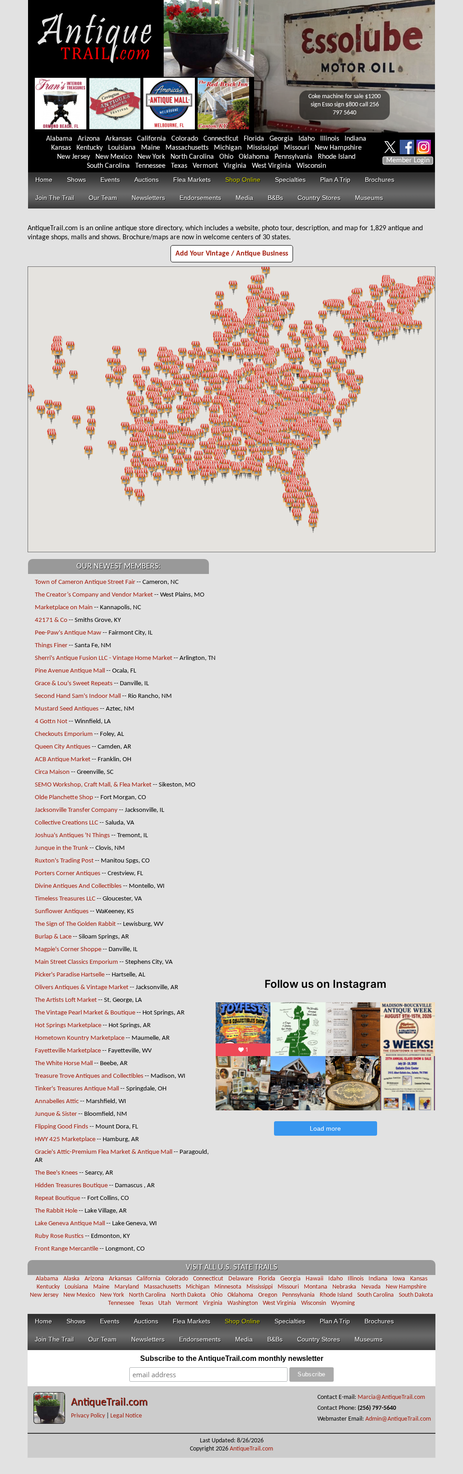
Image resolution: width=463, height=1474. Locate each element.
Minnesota (227, 1287)
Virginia (234, 166)
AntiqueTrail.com (109, 1402)
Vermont (205, 166)
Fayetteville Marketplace (68, 1050)
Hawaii (314, 1278)
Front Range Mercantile (66, 1249)
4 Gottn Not (51, 721)
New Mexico (113, 157)
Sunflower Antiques (62, 911)
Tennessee (150, 166)
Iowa (398, 1278)
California (151, 138)
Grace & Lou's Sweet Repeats (74, 683)
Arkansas (118, 138)
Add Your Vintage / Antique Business (231, 253)
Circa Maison (52, 772)
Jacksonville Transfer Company (76, 810)
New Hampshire (338, 148)
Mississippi (263, 148)
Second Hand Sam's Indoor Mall (78, 696)
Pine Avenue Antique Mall (70, 671)
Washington (242, 1303)
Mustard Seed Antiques (67, 709)
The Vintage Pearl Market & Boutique (85, 1013)
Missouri (296, 148)
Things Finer (51, 645)
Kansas (61, 148)
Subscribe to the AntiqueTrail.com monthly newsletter (231, 1358)
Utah (164, 1303)
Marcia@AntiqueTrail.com (391, 1397)
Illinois (329, 138)
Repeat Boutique (57, 1198)
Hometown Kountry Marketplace (79, 1038)
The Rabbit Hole (56, 1211)
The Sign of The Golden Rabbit (75, 924)
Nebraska (344, 1287)
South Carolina (108, 166)
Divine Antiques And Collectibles (78, 886)
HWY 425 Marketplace (65, 1139)
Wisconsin (311, 166)
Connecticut (220, 138)
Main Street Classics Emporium (76, 962)
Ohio (226, 157)
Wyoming (343, 1303)
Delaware (240, 1278)
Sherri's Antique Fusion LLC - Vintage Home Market (104, 658)
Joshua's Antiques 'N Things (72, 835)
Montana (315, 1287)
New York (151, 157)
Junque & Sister (56, 1114)
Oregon (267, 1295)
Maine (150, 148)
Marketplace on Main (64, 607)
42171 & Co (51, 620)
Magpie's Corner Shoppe (68, 949)
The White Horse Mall (64, 1063)
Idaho (306, 138)
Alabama (59, 138)
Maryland (126, 1287)
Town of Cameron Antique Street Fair (85, 582)
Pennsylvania (293, 157)
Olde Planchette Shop (64, 797)
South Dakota (416, 1295)
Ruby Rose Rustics (59, 1236)
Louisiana (122, 148)
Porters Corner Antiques (67, 873)
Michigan (227, 148)
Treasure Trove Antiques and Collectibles (89, 1076)
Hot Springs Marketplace (68, 1025)
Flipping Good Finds (61, 1126)
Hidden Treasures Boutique (71, 1185)
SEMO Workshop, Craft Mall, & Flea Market (93, 785)
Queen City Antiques (62, 747)
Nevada (371, 1287)
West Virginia (271, 166)
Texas (179, 166)
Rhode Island (336, 157)
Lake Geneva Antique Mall (70, 1223)
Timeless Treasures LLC (65, 899)
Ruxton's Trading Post (64, 861)
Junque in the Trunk (61, 848)
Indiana (355, 138)
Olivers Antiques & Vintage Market (81, 987)
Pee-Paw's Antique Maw (68, 633)
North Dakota (188, 1295)
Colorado (184, 138)
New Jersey (73, 157)
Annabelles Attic (57, 1101)
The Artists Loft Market (66, 1000)
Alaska (71, 1278)
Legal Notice (126, 1415)
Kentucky (89, 148)
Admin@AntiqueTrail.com (398, 1419)
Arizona (89, 138)
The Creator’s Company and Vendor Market (94, 595)
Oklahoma (254, 157)
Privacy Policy (88, 1415)
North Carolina (192, 157)
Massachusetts (186, 148)
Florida (254, 138)
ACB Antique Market (62, 759)
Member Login (408, 160)
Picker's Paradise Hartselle (70, 975)
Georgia (281, 138)
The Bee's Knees (56, 1173)
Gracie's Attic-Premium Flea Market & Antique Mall (103, 1152)
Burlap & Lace (53, 937)
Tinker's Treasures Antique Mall (77, 1088)
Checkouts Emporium (64, 734)
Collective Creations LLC (66, 823)
